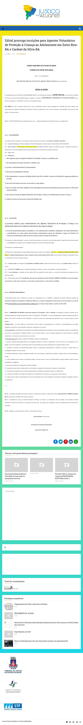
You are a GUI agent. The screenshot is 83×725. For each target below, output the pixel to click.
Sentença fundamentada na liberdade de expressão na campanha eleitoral (15, 476)
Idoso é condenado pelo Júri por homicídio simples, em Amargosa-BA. (41, 641)
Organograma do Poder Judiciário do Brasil (30, 604)
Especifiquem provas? (22, 632)
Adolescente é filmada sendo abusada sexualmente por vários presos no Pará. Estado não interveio (46, 624)
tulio (8, 54)
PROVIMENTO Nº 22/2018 (24, 613)
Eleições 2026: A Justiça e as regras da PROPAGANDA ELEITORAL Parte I (65, 476)
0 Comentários (21, 54)
